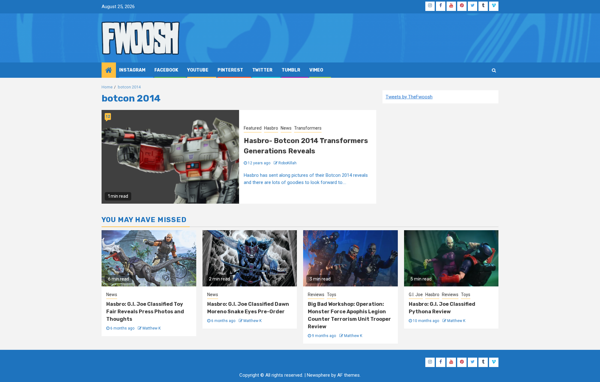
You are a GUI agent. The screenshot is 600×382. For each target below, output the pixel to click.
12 (108, 116)
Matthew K (151, 328)
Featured (253, 128)
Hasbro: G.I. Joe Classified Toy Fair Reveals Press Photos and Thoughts (145, 311)
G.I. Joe (416, 294)
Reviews (316, 294)
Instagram (132, 70)
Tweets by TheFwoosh (409, 97)
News (286, 128)
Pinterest (230, 70)
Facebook (166, 70)
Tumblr (291, 70)
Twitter (262, 70)
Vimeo (316, 70)
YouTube (197, 70)
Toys (331, 294)
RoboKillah (287, 163)
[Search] (494, 70)
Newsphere (318, 375)
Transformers (308, 128)
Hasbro (271, 128)
